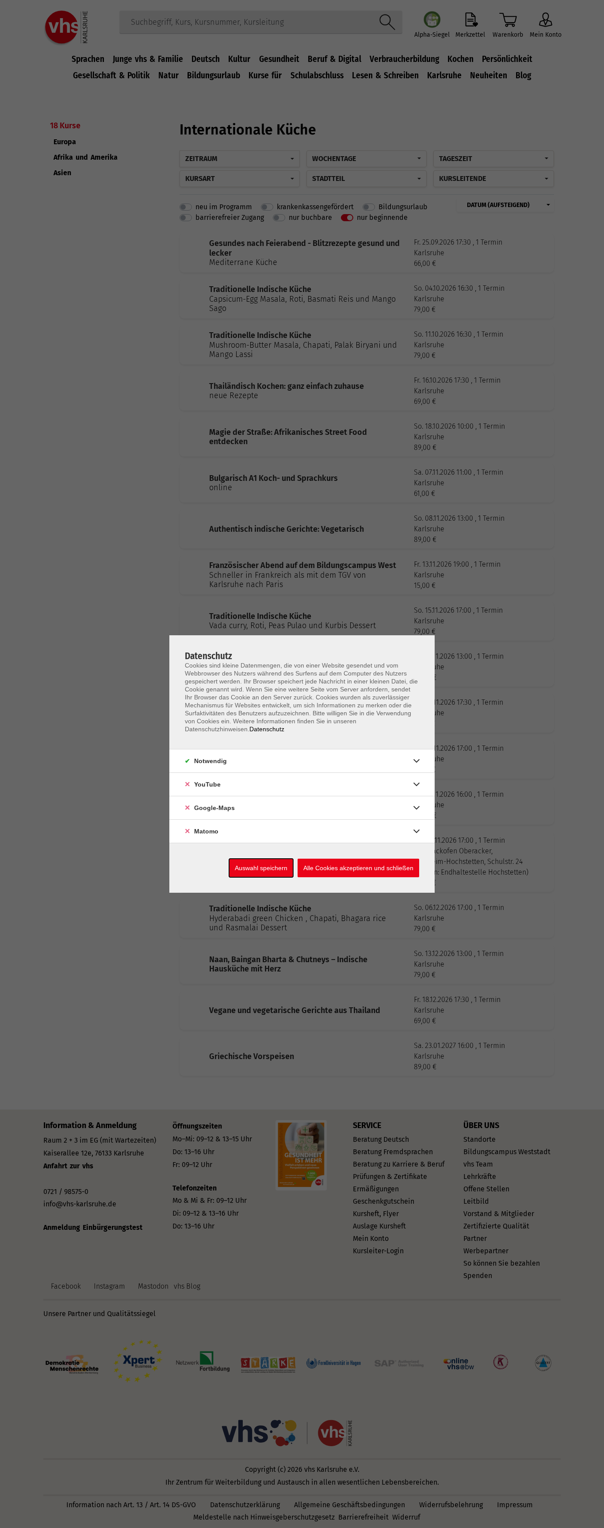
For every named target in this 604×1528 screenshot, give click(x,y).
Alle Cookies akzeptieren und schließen (358, 867)
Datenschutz (266, 729)
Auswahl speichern (261, 867)
